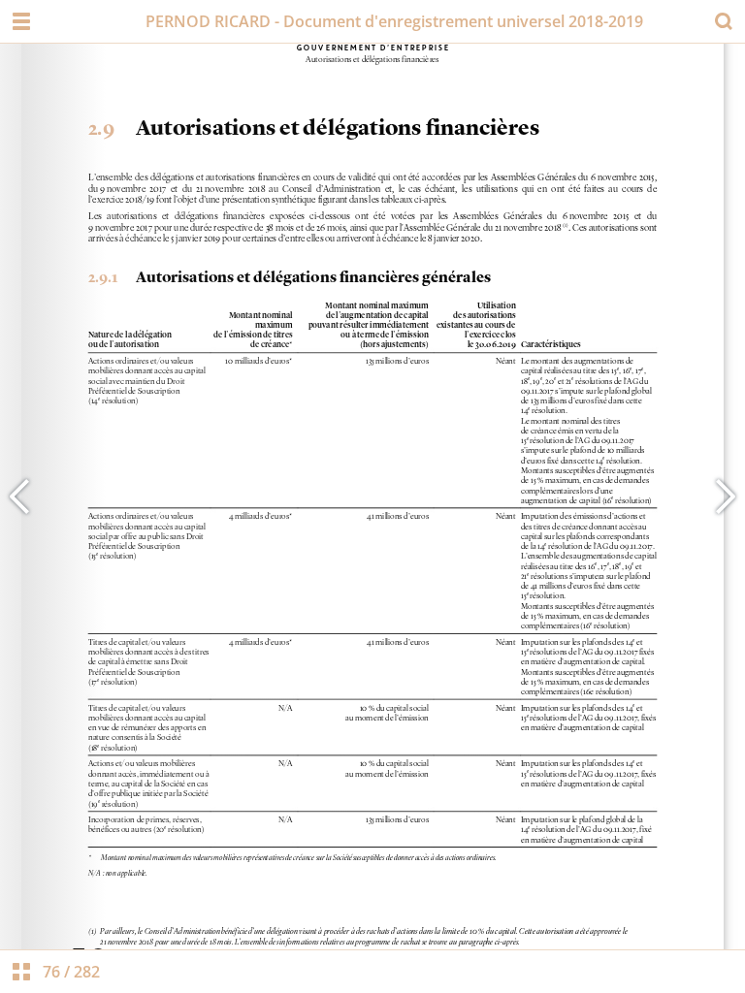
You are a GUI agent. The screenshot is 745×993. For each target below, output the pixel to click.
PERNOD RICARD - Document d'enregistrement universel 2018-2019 (394, 21)
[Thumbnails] (21, 971)
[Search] (723, 21)
